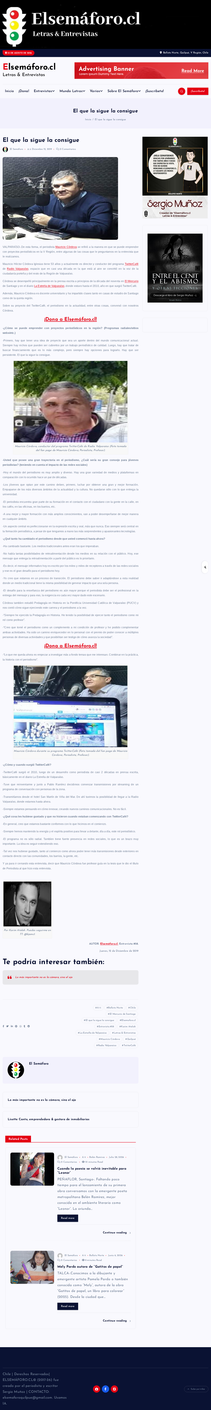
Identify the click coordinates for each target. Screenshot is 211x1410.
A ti (29, 149)
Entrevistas (43, 91)
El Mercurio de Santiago (123, 1014)
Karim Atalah (128, 1026)
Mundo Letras (71, 91)
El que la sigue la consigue (110, 119)
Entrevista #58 (106, 1026)
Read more (68, 1218)
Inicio (9, 91)
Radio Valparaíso (17, 268)
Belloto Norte (115, 1008)
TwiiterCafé (130, 1045)
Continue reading (115, 1232)
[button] (175, 268)
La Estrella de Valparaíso (49, 286)
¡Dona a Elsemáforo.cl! (70, 319)
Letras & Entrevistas (125, 1033)
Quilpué (131, 1039)
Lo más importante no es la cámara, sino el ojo (44, 977)
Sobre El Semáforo (122, 91)
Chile (133, 1008)
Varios (95, 91)
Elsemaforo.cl (128, 1020)
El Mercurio (132, 281)
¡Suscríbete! (155, 91)
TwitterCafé (131, 264)
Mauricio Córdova (66, 247)
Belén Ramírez (97, 1157)
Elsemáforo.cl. (109, 944)
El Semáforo (16, 149)
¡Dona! (24, 91)
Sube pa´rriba (198, 1389)
